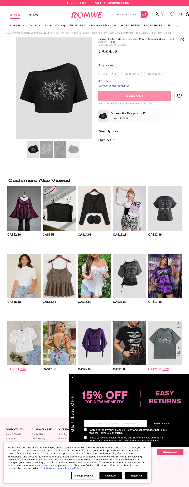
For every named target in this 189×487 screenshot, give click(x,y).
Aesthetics (34, 25)
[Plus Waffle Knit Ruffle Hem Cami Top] (59, 276)
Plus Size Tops (62, 33)
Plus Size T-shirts (80, 33)
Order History (38, 438)
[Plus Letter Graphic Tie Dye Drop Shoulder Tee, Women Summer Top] (165, 276)
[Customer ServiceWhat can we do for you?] (180, 14)
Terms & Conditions (110, 432)
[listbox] (157, 14)
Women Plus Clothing (42, 33)
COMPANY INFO (14, 429)
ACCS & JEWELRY (130, 25)
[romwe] (86, 14)
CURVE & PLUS (77, 25)
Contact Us (37, 434)
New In (48, 25)
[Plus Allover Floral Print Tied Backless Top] (59, 343)
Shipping (62, 434)
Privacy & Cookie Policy (119, 429)
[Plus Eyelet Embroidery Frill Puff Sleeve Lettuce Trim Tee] (24, 343)
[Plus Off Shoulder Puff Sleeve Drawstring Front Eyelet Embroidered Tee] (94, 276)
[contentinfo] (14, 235)
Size (106, 65)
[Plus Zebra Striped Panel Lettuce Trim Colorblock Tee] (129, 208)
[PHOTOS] (54, 88)
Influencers (11, 438)
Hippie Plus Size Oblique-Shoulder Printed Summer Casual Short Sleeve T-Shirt (136, 40)
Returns (62, 438)
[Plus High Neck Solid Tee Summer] (24, 276)
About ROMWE (13, 434)
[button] (179, 96)
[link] (94, 4)
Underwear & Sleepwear (103, 25)
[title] (94, 180)
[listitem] (24, 218)
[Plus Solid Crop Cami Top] (59, 208)
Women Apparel (21, 33)
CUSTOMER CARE (42, 429)
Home (8, 33)
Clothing (60, 25)
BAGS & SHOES (153, 25)
